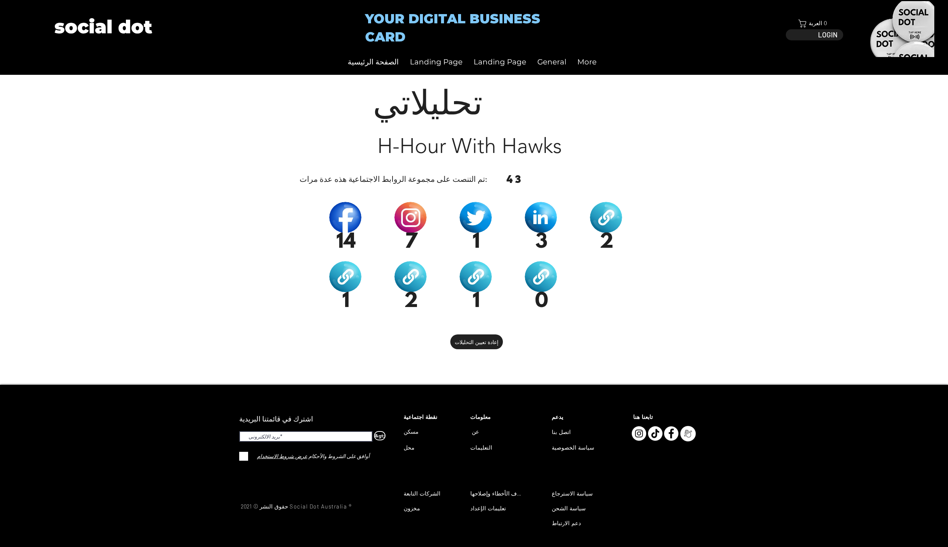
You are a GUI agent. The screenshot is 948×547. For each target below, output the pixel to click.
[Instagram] (639, 433)
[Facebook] (671, 433)
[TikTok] (655, 433)
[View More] (103, 26)
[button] (814, 23)
